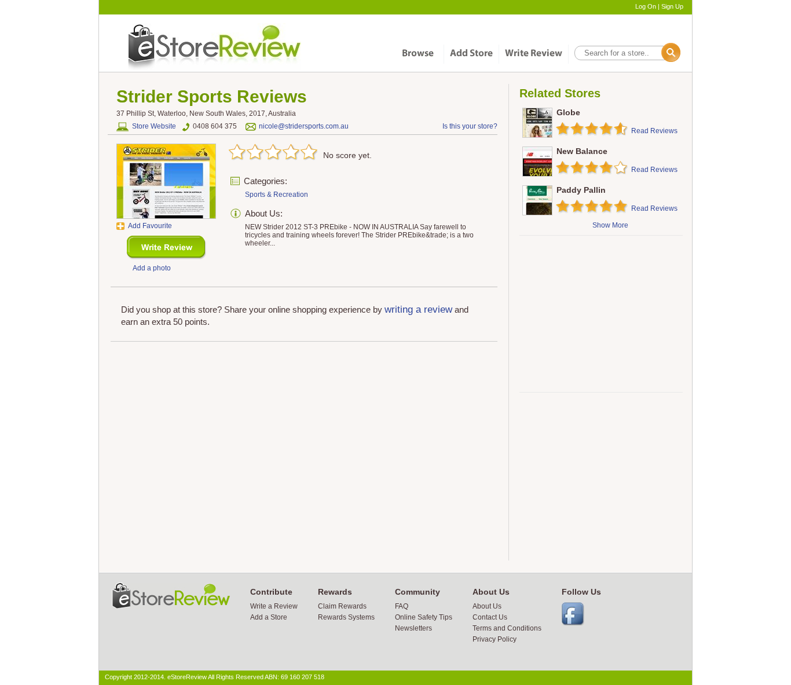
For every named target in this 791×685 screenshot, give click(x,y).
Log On (645, 6)
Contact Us (490, 617)
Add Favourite (150, 226)
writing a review (418, 309)
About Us (487, 606)
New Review (166, 247)
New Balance (581, 151)
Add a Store (268, 617)
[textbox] (626, 53)
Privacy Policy (495, 639)
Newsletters (413, 628)
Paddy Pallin (581, 190)
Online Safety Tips (423, 617)
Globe (568, 112)
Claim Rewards (342, 606)
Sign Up (672, 6)
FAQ (401, 606)
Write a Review (274, 606)
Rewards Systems (346, 617)
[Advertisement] (600, 313)
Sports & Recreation (276, 195)
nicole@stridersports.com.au (304, 126)
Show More (610, 225)
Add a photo (152, 268)
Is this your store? (469, 126)
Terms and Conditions (507, 628)
